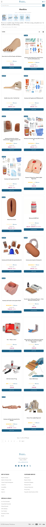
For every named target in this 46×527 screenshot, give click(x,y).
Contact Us (3, 484)
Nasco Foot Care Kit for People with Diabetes (11, 56)
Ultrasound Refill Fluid (34, 218)
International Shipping (28, 482)
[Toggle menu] (1, 1)
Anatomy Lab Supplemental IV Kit (11, 179)
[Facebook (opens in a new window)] (18, 466)
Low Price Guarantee (5, 501)
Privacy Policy (27, 489)
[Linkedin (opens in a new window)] (24, 466)
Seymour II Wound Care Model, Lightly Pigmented (33, 178)
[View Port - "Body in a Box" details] (12, 328)
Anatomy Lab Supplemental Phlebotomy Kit (33, 98)
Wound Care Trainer (11, 219)
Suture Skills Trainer (33, 378)
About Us (3, 492)
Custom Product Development (7, 482)
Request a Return (27, 480)
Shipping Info (27, 477)
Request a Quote (4, 477)
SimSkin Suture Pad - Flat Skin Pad (11, 98)
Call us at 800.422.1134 (23, 462)
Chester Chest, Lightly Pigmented (34, 417)
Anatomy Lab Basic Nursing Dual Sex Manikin (12, 420)
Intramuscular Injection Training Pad (34, 260)
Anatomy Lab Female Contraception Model (11, 300)
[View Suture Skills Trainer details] (34, 367)
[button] (43, 31)
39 (19, 441)
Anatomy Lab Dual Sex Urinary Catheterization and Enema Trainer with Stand (11, 139)
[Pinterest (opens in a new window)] (27, 466)
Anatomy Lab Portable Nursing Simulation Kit (12, 260)
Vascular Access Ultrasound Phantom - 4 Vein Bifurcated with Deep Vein (34, 299)
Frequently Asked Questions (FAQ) (31, 492)
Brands (2, 515)
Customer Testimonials (28, 487)
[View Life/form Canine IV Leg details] (12, 367)
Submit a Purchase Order (6, 480)
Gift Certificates (4, 508)
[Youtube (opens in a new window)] (21, 466)
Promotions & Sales (5, 513)
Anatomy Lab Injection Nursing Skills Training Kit (34, 139)
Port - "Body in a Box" (11, 339)
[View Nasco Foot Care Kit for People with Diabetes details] (12, 45)
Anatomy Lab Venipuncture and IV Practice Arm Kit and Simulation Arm (33, 58)
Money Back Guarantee (6, 503)
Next (22, 441)
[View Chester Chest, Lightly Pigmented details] (34, 406)
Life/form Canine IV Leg (11, 378)
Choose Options (34, 68)
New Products (4, 511)
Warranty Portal (27, 484)
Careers (2, 489)
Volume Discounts (4, 506)
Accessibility (3, 487)
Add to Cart (11, 67)
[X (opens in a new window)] (30, 466)
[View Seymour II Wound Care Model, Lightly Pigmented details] (34, 166)
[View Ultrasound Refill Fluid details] (34, 207)
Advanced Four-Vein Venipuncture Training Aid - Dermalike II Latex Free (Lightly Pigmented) (33, 340)
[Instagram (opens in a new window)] (16, 466)
